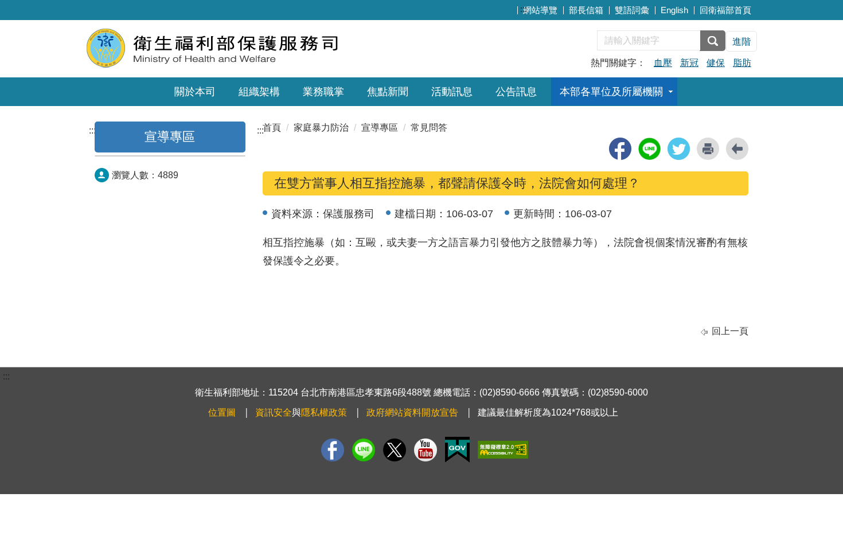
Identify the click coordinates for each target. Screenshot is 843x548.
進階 (741, 41)
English (674, 10)
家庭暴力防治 (321, 127)
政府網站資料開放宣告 (412, 412)
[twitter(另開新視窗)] (679, 149)
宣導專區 (170, 137)
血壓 (663, 63)
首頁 (272, 127)
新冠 (689, 63)
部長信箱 (586, 10)
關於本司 (195, 91)
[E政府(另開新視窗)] (457, 450)
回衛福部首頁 (725, 10)
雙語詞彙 (632, 10)
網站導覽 (540, 10)
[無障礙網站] (503, 450)
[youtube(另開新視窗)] (425, 450)
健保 (716, 63)
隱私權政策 (324, 412)
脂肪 (742, 63)
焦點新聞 (387, 91)
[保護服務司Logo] (225, 47)
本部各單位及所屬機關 (611, 91)
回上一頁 (730, 331)
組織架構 (259, 91)
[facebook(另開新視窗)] (620, 149)
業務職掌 (323, 91)
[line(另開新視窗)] (649, 149)
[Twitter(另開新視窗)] (394, 450)
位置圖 (222, 412)
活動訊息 (452, 91)
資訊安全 (273, 412)
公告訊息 (516, 91)
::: (523, 9)
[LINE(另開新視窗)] (363, 450)
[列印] (708, 149)
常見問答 (429, 127)
